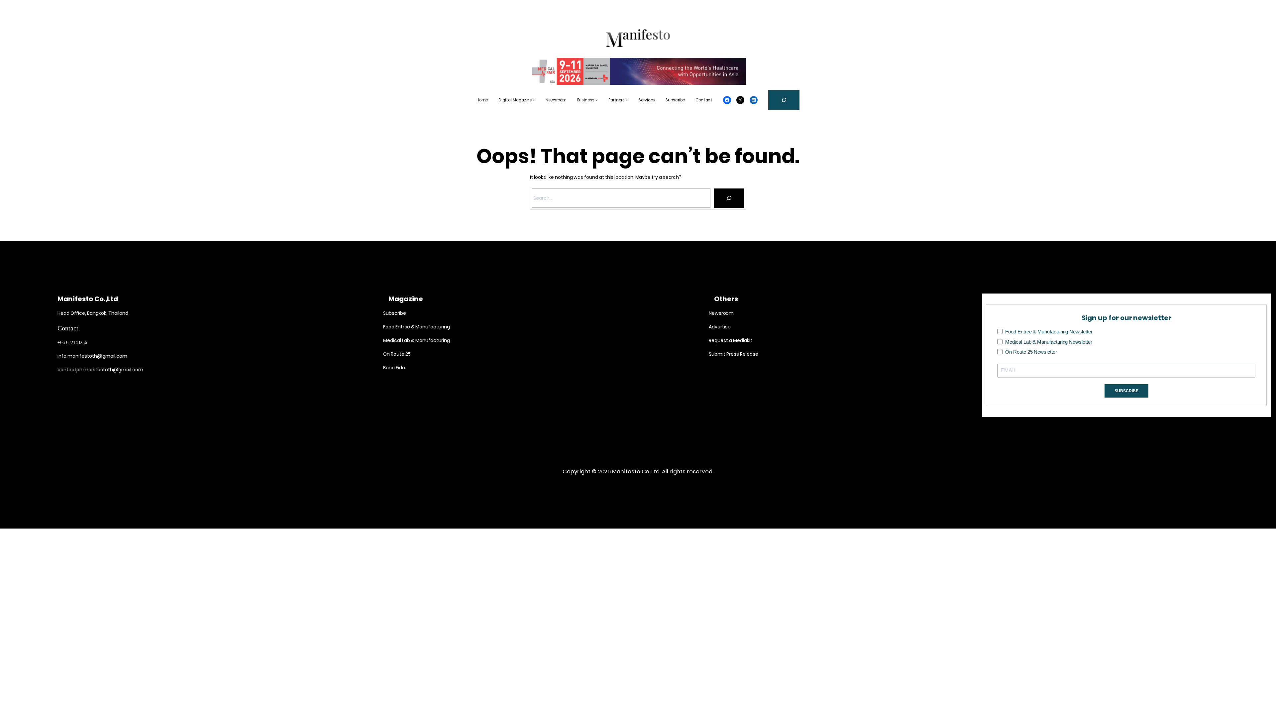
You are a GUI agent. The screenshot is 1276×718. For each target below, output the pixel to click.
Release (748, 354)
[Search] (729, 198)
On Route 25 (397, 354)
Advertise (720, 326)
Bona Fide (394, 367)
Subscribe (394, 313)
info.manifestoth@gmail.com (92, 356)
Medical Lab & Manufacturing (416, 340)
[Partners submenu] (627, 100)
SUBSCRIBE (1126, 391)
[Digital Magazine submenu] (534, 100)
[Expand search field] (783, 100)
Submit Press (724, 354)
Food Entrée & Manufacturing (416, 326)
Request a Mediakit (730, 340)
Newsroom (721, 313)
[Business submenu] (596, 100)
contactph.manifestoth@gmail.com (100, 369)
